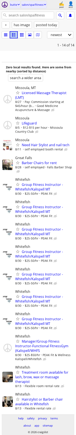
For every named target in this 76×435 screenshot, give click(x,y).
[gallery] (30, 34)
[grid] (22, 34)
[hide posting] (53, 110)
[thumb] (14, 34)
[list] (6, 34)
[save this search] (70, 15)
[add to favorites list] (17, 92)
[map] (38, 34)
